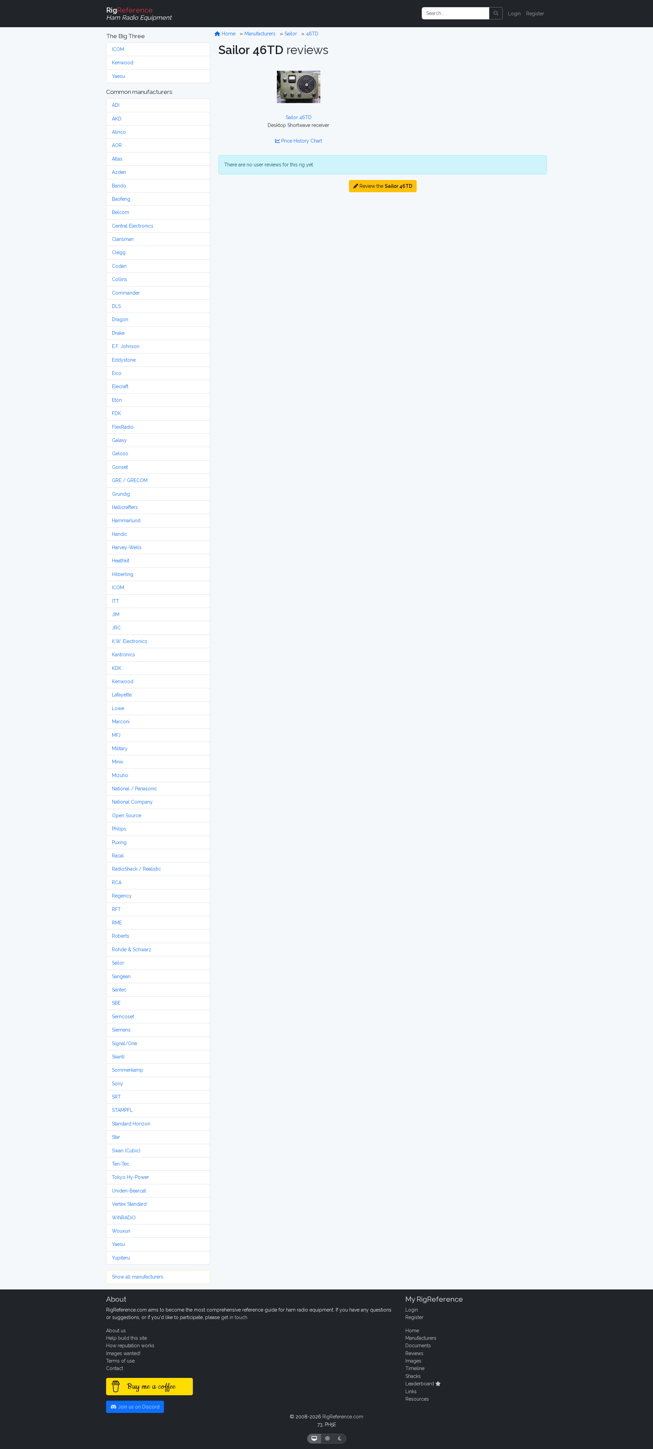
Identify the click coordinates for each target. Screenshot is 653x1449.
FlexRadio (123, 427)
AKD (116, 118)
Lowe (118, 708)
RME (117, 922)
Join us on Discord (138, 1407)
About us (116, 1330)
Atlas (117, 159)
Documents (418, 1345)
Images (413, 1361)
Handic (119, 534)
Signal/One (124, 1043)
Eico (116, 373)
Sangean (121, 976)
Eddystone (124, 360)
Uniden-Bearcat (129, 1190)
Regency (122, 896)
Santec (119, 989)
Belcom (120, 212)
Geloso (120, 453)
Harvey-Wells (126, 547)
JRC (116, 627)
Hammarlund (126, 520)
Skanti (118, 1056)
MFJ (116, 735)
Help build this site (126, 1338)
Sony (117, 1083)
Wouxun (121, 1231)
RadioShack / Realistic (136, 869)
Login (514, 13)
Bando (119, 185)
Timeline (414, 1368)
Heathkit (120, 560)
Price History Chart (301, 141)
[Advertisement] (467, 107)
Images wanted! (123, 1353)
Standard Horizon (131, 1123)
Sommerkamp (127, 1070)
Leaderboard (420, 1383)
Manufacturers (260, 33)
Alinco (119, 132)
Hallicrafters (125, 507)
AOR (117, 145)
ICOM (118, 49)
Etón (117, 400)
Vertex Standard (129, 1204)
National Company (132, 802)
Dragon (120, 319)
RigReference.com (342, 1416)
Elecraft (120, 386)
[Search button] (496, 13)
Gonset (120, 467)
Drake (118, 333)
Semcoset (123, 1016)
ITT (115, 601)
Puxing (119, 842)
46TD (312, 33)
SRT (116, 1097)
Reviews (414, 1353)
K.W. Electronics (129, 641)
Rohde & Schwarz (131, 949)
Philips (119, 828)
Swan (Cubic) (126, 1150)
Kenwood (122, 62)
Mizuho (120, 775)
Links (411, 1391)
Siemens (121, 1030)
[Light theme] (327, 1438)
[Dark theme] (340, 1438)
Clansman (123, 239)
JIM (115, 614)
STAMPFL (122, 1110)
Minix (117, 761)
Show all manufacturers (137, 1277)
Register (535, 13)
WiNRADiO (124, 1217)
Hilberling (122, 574)
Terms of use (120, 1361)
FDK (116, 413)
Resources (417, 1399)
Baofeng (121, 199)
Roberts (120, 936)
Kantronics (123, 654)
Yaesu (118, 76)
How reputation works (130, 1345)
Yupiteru (121, 1258)
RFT (116, 909)
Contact (114, 1368)
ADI (115, 105)
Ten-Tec (120, 1164)
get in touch (234, 1317)
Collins (119, 279)
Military (120, 748)
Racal (118, 855)
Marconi (121, 721)
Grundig (121, 494)
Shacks (413, 1376)
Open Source (126, 815)
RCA (116, 882)
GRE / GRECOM (130, 480)
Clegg (118, 252)
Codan (119, 266)
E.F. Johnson (125, 346)
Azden (119, 172)
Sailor (118, 963)
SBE (116, 1003)
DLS (116, 306)
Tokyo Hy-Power (130, 1177)
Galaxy (119, 440)
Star (116, 1137)
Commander (126, 293)
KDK (116, 668)
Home (227, 33)
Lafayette (122, 694)
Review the (385, 186)
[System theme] (314, 1438)
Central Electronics (132, 226)
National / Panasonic (134, 788)
